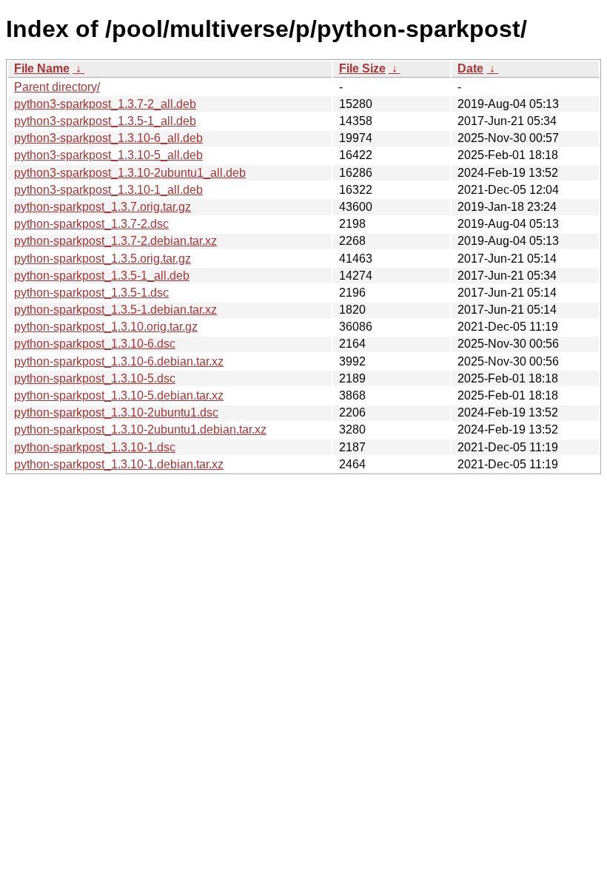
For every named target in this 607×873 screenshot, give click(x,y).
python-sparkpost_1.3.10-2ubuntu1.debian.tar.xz (140, 429)
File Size (362, 68)
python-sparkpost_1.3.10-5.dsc (94, 378)
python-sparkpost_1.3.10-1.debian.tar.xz (119, 464)
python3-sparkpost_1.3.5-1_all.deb (105, 121)
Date (470, 68)
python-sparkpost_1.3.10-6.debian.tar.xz (119, 361)
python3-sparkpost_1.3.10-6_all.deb (108, 138)
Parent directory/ (57, 87)
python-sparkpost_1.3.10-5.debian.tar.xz (119, 395)
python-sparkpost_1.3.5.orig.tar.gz (102, 258)
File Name (42, 68)
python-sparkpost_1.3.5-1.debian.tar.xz (115, 309)
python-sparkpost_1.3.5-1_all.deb (102, 275)
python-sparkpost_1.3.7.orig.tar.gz (102, 206)
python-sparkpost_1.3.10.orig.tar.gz (106, 326)
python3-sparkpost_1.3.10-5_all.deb (108, 155)
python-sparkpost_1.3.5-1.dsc (91, 292)
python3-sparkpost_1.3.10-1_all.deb (108, 189)
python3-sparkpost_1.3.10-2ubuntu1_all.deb (130, 172)
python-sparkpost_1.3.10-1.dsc (94, 447)
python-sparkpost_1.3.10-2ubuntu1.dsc (116, 412)
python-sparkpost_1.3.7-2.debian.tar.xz (115, 241)
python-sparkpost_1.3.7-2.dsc (91, 224)
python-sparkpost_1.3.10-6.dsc (94, 343)
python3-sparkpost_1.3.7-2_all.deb (105, 104)
